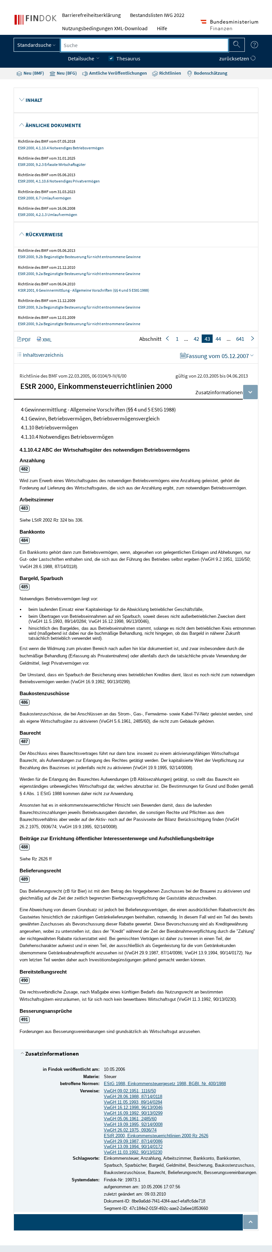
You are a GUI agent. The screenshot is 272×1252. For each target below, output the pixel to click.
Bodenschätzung (210, 73)
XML (47, 339)
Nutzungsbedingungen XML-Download (105, 28)
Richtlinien (169, 73)
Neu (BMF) (33, 73)
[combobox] (144, 45)
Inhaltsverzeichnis (42, 354)
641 (240, 338)
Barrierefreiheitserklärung (91, 15)
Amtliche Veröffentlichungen (117, 73)
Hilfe (162, 28)
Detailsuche (81, 58)
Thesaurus (128, 58)
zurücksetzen (234, 58)
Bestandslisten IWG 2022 (157, 15)
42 (196, 338)
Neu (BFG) (66, 73)
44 (218, 338)
